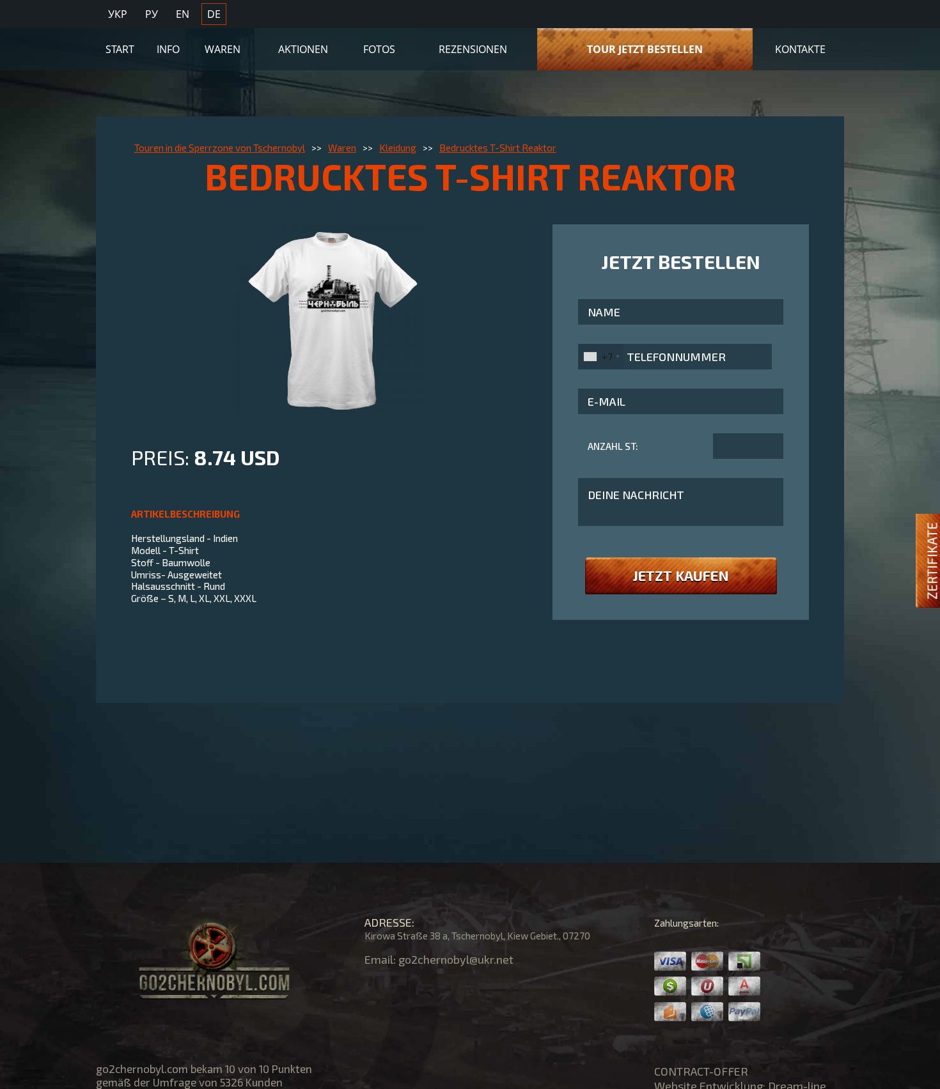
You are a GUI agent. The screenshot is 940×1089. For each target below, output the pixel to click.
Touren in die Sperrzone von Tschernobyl (219, 147)
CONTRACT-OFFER (701, 1071)
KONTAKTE (800, 49)
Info (168, 49)
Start (120, 49)
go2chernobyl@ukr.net (455, 959)
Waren (222, 49)
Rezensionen (473, 49)
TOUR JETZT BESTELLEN (645, 49)
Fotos (379, 49)
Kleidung (397, 147)
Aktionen (303, 49)
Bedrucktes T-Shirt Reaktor (497, 147)
